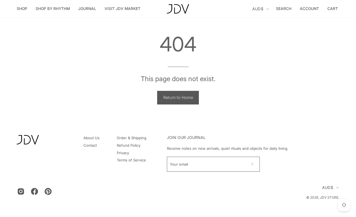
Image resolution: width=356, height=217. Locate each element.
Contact (90, 145)
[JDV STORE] (178, 9)
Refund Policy (128, 145)
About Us (91, 138)
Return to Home (178, 97)
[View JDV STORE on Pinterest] (47, 191)
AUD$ (257, 8)
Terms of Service (131, 160)
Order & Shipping (131, 138)
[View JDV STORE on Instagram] (20, 191)
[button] (52, 9)
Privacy (123, 153)
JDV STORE (329, 197)
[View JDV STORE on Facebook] (33, 191)
